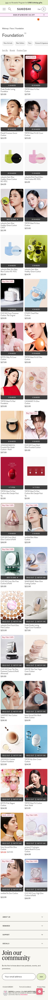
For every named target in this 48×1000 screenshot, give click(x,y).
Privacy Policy (41, 987)
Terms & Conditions (25, 987)
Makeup (5, 28)
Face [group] (29, 43)
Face (12, 28)
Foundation (19, 28)
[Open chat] (39, 991)
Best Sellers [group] (20, 43)
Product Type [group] (22, 50)
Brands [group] (12, 50)
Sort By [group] (5, 50)
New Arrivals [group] (8, 43)
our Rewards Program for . (24, 2)
